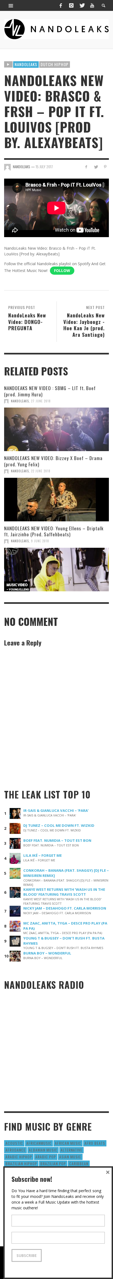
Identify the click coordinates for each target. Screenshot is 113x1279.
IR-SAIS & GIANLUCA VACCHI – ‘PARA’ (56, 810)
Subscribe (26, 1255)
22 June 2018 (40, 471)
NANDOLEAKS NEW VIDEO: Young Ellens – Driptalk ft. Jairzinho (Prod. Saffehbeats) (53, 531)
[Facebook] (60, 5)
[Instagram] (71, 5)
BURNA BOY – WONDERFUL (47, 953)
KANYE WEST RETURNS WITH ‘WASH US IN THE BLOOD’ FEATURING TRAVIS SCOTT (64, 892)
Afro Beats (94, 1143)
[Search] (11, 5)
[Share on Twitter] (95, 167)
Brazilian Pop (53, 1163)
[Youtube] (92, 5)
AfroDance (15, 1150)
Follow (62, 270)
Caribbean (78, 1163)
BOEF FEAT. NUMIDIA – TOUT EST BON (57, 840)
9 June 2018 (40, 541)
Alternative (71, 1150)
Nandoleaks (26, 64)
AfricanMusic (39, 1143)
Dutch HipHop (55, 64)
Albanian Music (43, 1150)
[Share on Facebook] (86, 167)
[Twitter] (82, 5)
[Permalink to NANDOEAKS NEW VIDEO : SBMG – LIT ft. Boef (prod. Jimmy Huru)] (56, 429)
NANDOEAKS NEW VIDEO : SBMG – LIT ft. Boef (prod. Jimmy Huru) (50, 391)
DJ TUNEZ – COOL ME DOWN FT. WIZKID (58, 825)
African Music (68, 1143)
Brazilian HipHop (21, 1163)
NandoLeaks (20, 401)
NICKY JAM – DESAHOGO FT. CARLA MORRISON (64, 908)
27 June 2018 (41, 401)
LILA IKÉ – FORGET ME (42, 855)
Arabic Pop (45, 1156)
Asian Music (70, 1156)
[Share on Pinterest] (105, 167)
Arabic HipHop (18, 1156)
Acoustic (14, 1143)
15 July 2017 (44, 166)
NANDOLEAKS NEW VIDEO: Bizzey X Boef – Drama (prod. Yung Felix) (53, 461)
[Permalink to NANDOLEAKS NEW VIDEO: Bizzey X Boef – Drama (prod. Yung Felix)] (56, 499)
